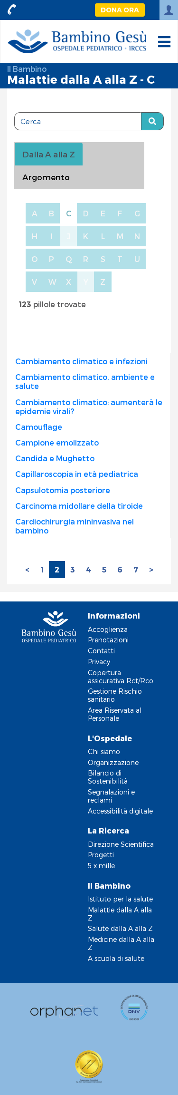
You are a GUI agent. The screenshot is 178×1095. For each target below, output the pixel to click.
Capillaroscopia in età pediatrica (76, 473)
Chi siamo (104, 751)
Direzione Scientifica (121, 844)
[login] (168, 10)
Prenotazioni (108, 640)
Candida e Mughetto (54, 458)
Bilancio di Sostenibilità (108, 777)
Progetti (101, 855)
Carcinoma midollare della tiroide (79, 505)
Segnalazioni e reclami (111, 796)
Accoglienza (108, 629)
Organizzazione (113, 762)
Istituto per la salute (120, 899)
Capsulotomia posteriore (62, 489)
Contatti (101, 651)
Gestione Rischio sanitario (115, 695)
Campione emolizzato (57, 442)
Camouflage (38, 426)
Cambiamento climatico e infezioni (81, 361)
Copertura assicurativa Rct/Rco (120, 677)
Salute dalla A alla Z (120, 928)
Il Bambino (27, 68)
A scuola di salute (116, 958)
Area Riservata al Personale (114, 714)
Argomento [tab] (46, 177)
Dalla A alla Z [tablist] (48, 154)
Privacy (99, 662)
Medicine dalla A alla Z (121, 943)
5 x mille (101, 866)
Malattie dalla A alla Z (120, 914)
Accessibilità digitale (120, 811)
